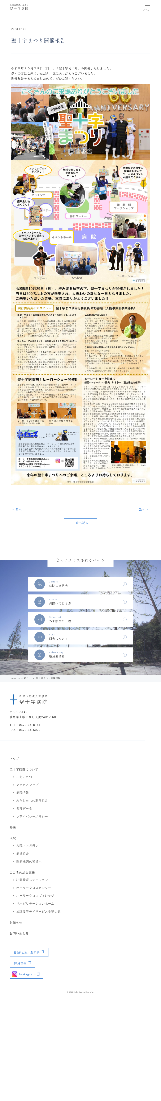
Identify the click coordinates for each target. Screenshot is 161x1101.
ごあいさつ (24, 776)
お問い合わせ (19, 933)
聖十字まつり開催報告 (48, 678)
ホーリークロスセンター (33, 887)
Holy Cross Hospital (84, 992)
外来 (13, 827)
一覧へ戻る (80, 523)
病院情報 (22, 792)
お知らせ (26, 678)
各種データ (24, 808)
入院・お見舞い (27, 845)
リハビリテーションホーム (35, 903)
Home (13, 678)
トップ (14, 758)
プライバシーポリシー (32, 816)
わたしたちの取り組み (32, 800)
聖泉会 (27, 952)
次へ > (143, 509)
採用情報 (20, 963)
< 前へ (17, 509)
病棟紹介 (22, 853)
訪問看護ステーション (32, 879)
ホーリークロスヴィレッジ (35, 895)
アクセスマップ (27, 784)
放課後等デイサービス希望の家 (38, 911)
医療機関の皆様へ (29, 861)
